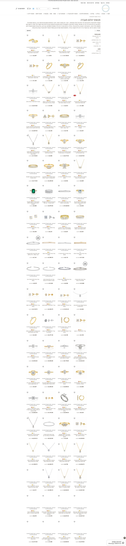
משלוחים (97, 3)
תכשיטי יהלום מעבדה (72, 13)
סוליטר (97, 51)
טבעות (103, 13)
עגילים (98, 13)
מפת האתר (83, 3)
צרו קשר (103, 3)
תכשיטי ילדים (31, 13)
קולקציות (46, 13)
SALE (54, 13)
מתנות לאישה (39, 13)
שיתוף (28, 30)
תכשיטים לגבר (61, 13)
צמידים (92, 13)
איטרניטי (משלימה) (95, 40)
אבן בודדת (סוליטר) (95, 53)
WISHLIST (55, 8)
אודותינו (107, 3)
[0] (27, 9)
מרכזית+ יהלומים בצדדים (96, 43)
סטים (51, 13)
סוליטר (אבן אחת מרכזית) (95, 37)
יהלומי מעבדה (96, 46)
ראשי (108, 13)
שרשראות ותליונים (84, 13)
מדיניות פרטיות (90, 3)
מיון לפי (98, 30)
